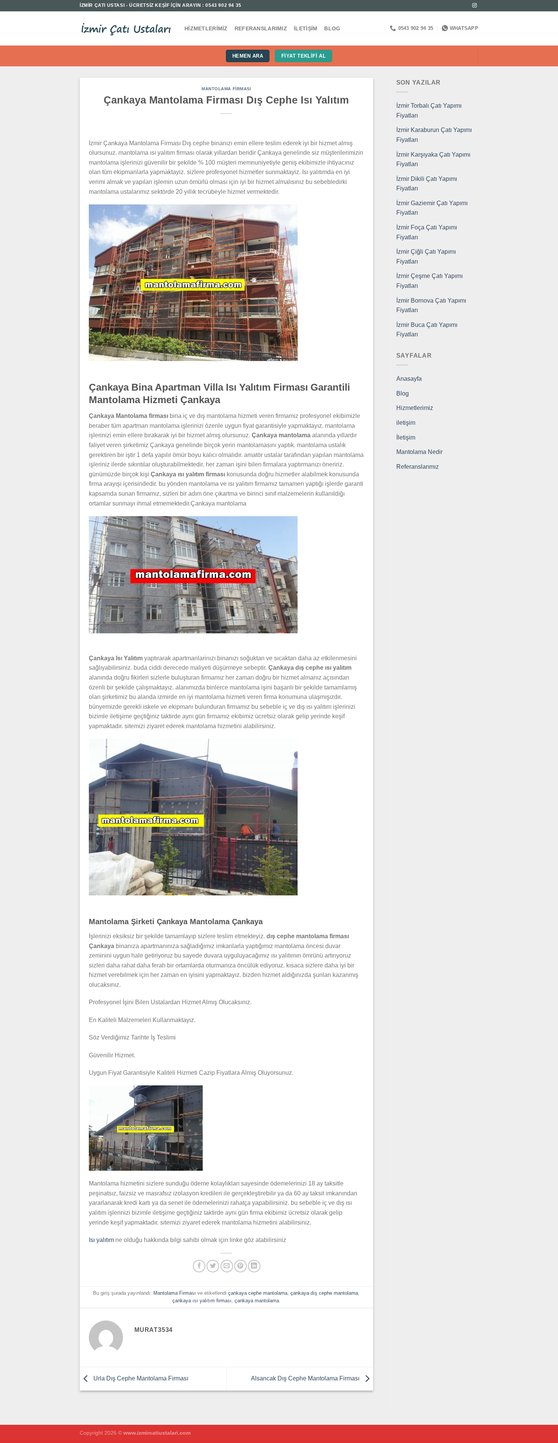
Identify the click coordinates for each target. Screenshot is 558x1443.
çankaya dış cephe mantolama (324, 1293)
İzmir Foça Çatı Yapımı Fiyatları (426, 232)
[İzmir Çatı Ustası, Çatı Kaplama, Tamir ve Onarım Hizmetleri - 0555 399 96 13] (126, 28)
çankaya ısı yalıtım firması (202, 1300)
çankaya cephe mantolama (257, 1293)
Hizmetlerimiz (206, 28)
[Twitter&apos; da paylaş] (212, 1266)
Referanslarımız (261, 28)
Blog (332, 28)
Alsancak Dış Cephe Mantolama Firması (306, 1378)
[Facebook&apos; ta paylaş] (199, 1266)
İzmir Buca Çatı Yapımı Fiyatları (426, 330)
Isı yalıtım (101, 1240)
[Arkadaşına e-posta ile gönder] (227, 1266)
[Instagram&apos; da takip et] (474, 5)
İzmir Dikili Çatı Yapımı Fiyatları (426, 184)
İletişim (305, 28)
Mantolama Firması (226, 88)
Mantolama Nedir (419, 452)
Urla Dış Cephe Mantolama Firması (140, 1378)
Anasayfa (409, 378)
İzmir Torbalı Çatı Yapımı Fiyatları (429, 110)
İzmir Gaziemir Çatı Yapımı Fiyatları (432, 208)
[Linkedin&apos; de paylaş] (254, 1266)
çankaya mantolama (257, 1300)
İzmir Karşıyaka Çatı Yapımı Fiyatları (433, 159)
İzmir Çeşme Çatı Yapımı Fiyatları (429, 281)
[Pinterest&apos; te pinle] (240, 1266)
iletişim (405, 422)
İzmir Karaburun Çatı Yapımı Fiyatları (434, 135)
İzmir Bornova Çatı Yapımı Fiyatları (431, 305)
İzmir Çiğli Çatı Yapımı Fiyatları (426, 256)
